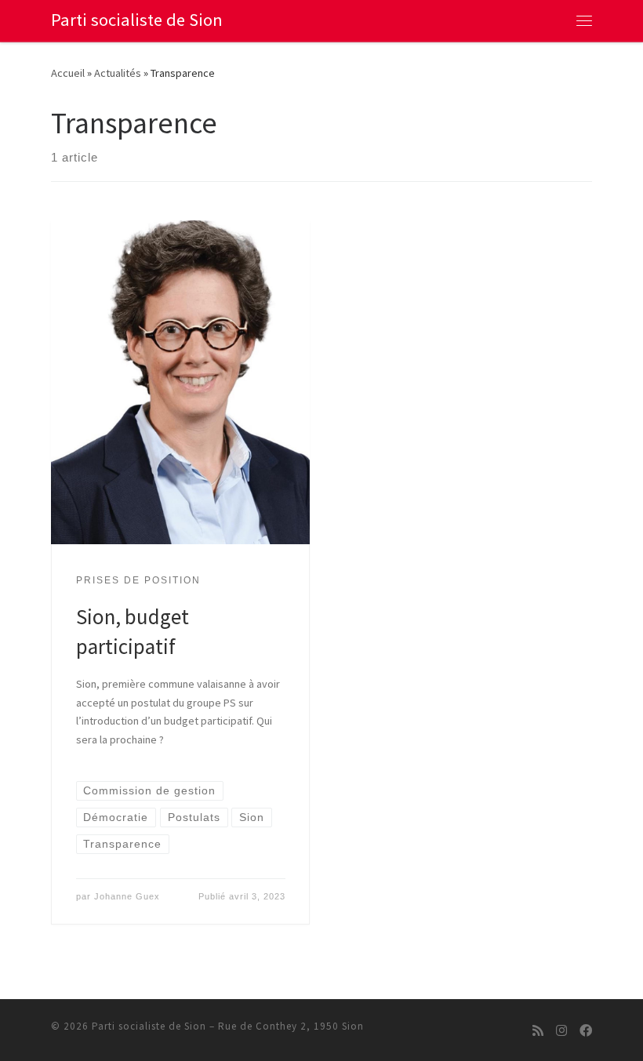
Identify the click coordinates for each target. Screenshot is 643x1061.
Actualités (117, 73)
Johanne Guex (127, 896)
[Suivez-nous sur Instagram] (561, 1031)
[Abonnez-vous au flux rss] (537, 1031)
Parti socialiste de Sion (149, 1026)
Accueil (68, 73)
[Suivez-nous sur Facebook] (585, 1031)
